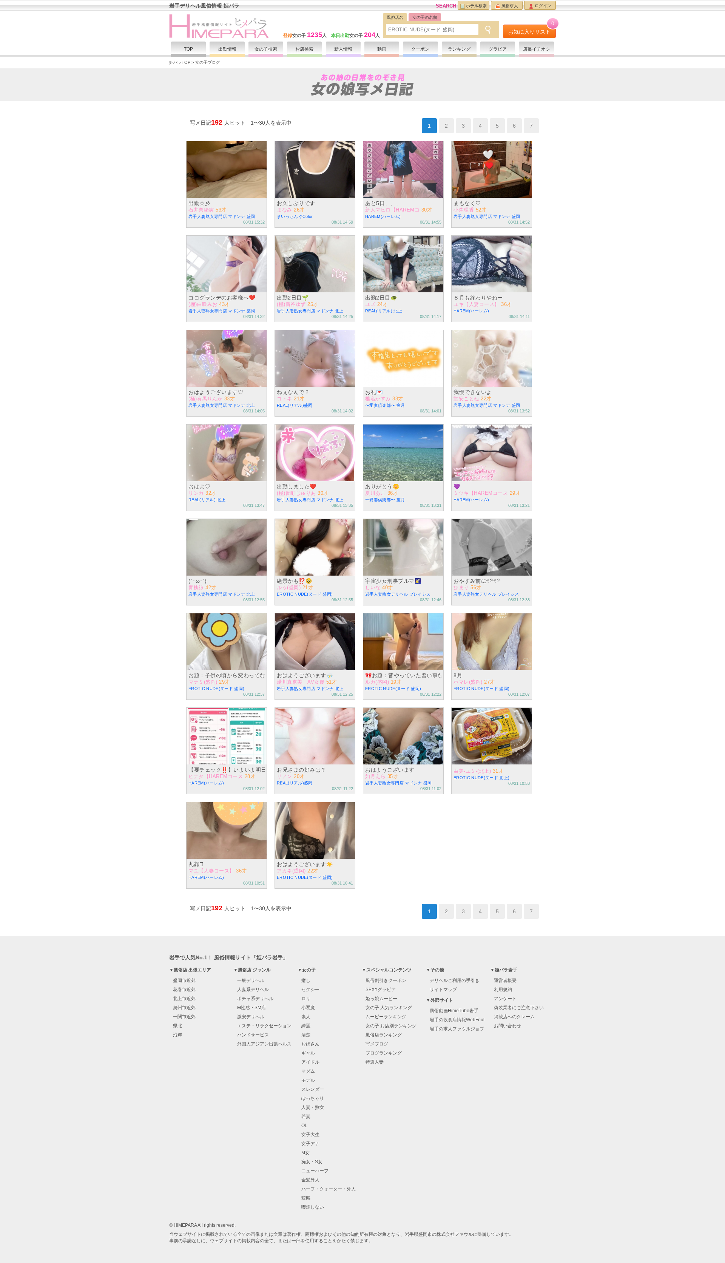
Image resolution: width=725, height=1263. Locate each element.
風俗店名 (395, 17)
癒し (305, 980)
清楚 (305, 1035)
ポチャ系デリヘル (255, 998)
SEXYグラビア (381, 989)
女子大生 (310, 1134)
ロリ (305, 998)
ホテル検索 (476, 5)
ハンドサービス (253, 1035)
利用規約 (503, 989)
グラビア (498, 49)
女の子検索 (266, 49)
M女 (305, 1152)
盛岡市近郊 (184, 980)
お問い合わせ (507, 1025)
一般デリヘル (250, 980)
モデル (308, 1080)
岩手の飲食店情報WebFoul (457, 1019)
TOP (188, 49)
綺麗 (305, 1025)
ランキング (459, 49)
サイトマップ (443, 989)
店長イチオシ (536, 49)
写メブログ (377, 1044)
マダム (308, 1071)
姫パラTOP (179, 62)
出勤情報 (227, 49)
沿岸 (177, 1035)
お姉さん (310, 1044)
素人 (305, 1016)
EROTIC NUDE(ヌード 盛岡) (421, 29)
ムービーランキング (386, 1016)
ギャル (308, 1053)
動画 (381, 49)
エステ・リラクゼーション (264, 1025)
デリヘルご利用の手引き (455, 980)
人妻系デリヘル (253, 989)
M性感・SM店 (251, 1007)
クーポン (420, 49)
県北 (177, 1025)
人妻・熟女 (312, 1107)
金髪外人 (310, 1180)
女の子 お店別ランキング (391, 1025)
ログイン (543, 5)
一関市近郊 (184, 1016)
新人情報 (343, 49)
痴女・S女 (311, 1161)
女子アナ (310, 1143)
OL (304, 1125)
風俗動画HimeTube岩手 (454, 1010)
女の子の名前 (424, 17)
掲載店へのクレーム (514, 1016)
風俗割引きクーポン (386, 980)
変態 (305, 1198)
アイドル (310, 1062)
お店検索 (304, 49)
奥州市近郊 (184, 1007)
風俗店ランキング (384, 1035)
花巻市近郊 (184, 989)
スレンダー (312, 1089)
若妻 (305, 1116)
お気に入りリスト (531, 30)
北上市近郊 (184, 998)
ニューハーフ (315, 1170)
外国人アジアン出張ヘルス (264, 1044)
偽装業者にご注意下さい (519, 1007)
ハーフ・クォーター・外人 (328, 1189)
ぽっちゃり (312, 1098)
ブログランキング (384, 1053)
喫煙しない (312, 1207)
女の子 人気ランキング (389, 1007)
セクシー (310, 989)
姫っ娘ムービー (381, 998)
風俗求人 (509, 5)
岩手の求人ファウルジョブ (457, 1028)
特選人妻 (375, 1062)
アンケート (505, 998)
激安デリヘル (250, 1016)
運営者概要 (505, 980)
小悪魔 (308, 1007)
